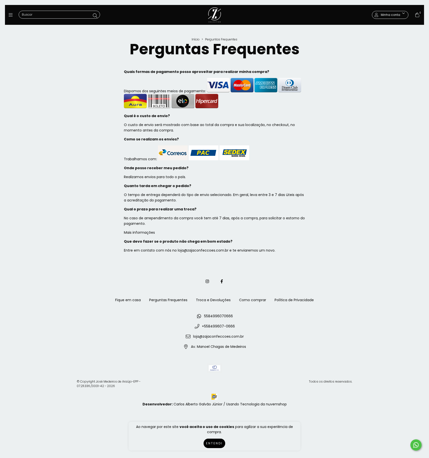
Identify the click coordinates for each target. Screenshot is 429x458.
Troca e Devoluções (213, 299)
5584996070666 (218, 316)
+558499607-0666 (218, 326)
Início (196, 39)
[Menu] (12, 15)
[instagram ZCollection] (207, 281)
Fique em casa (128, 299)
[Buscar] (95, 15)
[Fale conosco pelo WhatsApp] (416, 445)
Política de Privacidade (294, 299)
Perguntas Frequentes (168, 299)
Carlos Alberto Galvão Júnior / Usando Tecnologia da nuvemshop (230, 404)
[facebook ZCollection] (221, 281)
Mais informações (139, 232)
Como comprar (252, 299)
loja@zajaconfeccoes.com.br (218, 336)
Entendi (214, 443)
